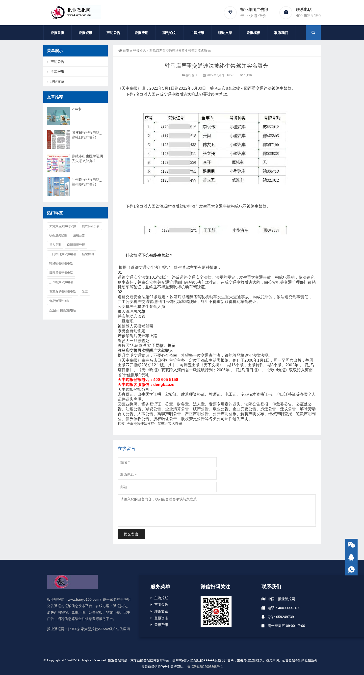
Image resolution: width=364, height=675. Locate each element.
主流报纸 (197, 33)
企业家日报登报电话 (62, 310)
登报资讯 (85, 33)
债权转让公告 (91, 226)
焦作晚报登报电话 (61, 282)
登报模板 (253, 33)
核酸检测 (88, 254)
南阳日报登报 (76, 244)
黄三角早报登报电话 (62, 291)
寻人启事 (55, 244)
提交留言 (131, 534)
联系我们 (281, 33)
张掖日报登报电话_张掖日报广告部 (87, 135)
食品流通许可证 (59, 301)
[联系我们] (351, 557)
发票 (85, 291)
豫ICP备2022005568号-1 (205, 667)
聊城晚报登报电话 (61, 263)
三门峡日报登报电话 (62, 254)
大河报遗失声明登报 (62, 226)
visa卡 (76, 109)
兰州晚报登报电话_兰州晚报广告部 (87, 182)
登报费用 (141, 33)
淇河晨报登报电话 (61, 272)
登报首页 (57, 33)
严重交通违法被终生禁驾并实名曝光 (154, 424)
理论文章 (225, 33)
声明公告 (113, 33)
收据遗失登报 (58, 235)
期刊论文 (169, 33)
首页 (126, 51)
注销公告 (79, 235)
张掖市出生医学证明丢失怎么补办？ (87, 158)
